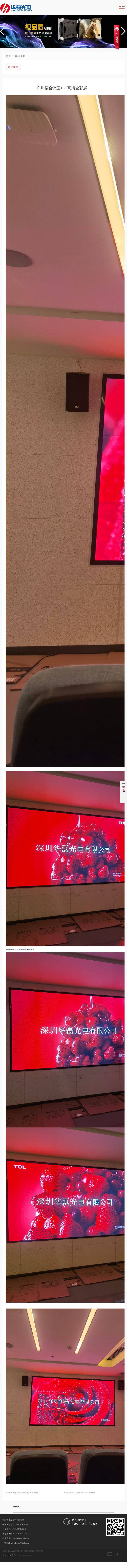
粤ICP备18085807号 (26, 1555)
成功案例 (20, 56)
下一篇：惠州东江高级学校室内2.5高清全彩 (79, 1493)
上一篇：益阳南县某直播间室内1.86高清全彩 (22, 1493)
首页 (8, 56)
